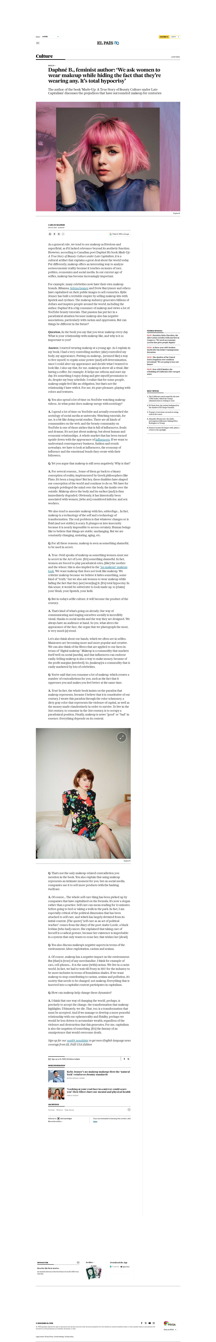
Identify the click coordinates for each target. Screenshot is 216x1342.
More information (54, 1121)
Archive (89, 1262)
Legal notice (40, 1336)
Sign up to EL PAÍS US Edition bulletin (66, 1059)
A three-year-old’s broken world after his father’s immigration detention (162, 349)
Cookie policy (69, 1336)
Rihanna (59, 1110)
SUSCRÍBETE (164, 37)
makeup (51, 66)
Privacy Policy (49, 1336)
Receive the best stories (48, 1268)
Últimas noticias (154, 331)
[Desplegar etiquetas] (129, 1109)
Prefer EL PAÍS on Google (120, 234)
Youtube (51, 1110)
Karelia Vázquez (72, 1095)
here (95, 1121)
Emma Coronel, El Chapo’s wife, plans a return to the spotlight (164, 429)
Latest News (175, 57)
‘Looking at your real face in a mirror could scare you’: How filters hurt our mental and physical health (98, 1090)
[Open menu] (38, 43)
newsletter (42, 1263)
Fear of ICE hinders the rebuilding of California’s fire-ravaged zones (163, 371)
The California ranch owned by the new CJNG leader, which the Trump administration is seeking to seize (164, 398)
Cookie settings (59, 1336)
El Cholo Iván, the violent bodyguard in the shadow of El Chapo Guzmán (164, 406)
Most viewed (153, 391)
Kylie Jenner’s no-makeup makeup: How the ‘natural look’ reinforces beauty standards (98, 1073)
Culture (44, 56)
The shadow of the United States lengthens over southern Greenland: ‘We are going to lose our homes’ (163, 360)
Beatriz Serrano (72, 1078)
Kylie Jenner (69, 1110)
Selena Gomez (79, 288)
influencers (102, 439)
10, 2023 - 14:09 (56, 227)
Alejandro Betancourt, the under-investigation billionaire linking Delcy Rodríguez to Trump (163, 421)
